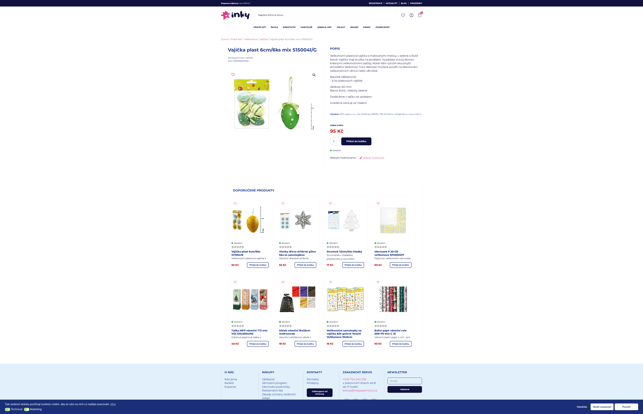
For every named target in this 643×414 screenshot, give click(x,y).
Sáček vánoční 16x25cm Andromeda (294, 332)
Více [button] (113, 404)
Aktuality (391, 3)
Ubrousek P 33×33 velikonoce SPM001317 (389, 253)
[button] (314, 75)
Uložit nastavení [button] (602, 406)
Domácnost (383, 27)
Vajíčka (263, 39)
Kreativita (289, 27)
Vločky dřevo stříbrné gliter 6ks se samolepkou (297, 253)
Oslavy (341, 27)
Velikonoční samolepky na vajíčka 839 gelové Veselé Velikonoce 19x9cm (344, 334)
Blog (404, 3)
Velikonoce (250, 39)
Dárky (367, 27)
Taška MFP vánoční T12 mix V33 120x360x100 (249, 332)
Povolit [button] (626, 406)
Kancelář (306, 27)
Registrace (375, 3)
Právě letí (260, 27)
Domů (225, 39)
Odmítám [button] (582, 406)
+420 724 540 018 (354, 379)
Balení (354, 27)
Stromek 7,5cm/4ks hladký (344, 251)
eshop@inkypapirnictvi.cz (360, 390)
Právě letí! (236, 39)
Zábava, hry (324, 27)
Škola (274, 27)
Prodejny (416, 3)
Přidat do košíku (356, 141)
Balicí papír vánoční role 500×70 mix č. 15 (390, 332)
